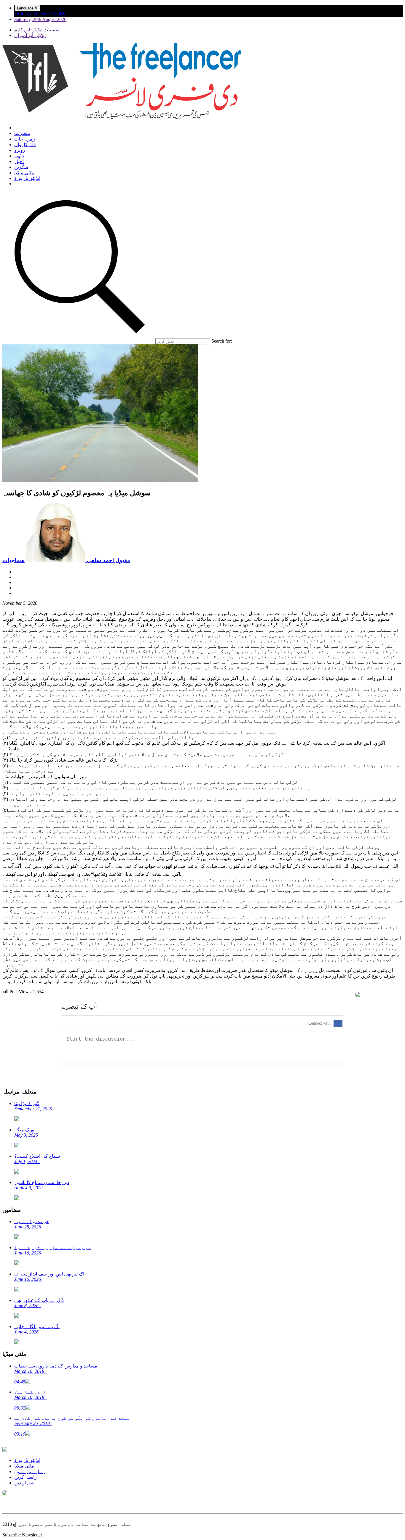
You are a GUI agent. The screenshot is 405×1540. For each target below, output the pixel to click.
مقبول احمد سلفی (107, 560)
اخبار (19, 161)
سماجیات (13, 560)
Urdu (19, 13)
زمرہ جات (24, 138)
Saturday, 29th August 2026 (40, 19)
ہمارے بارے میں (29, 1471)
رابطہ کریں (25, 1477)
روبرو (19, 150)
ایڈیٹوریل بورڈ (27, 178)
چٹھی (19, 155)
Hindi (44, 13)
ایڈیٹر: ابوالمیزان (30, 35)
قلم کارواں (25, 144)
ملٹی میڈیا (24, 172)
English (58, 13)
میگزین (21, 167)
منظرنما (22, 133)
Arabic (31, 13)
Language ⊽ (27, 8)
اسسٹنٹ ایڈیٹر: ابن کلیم (37, 29)
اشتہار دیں (25, 1482)
